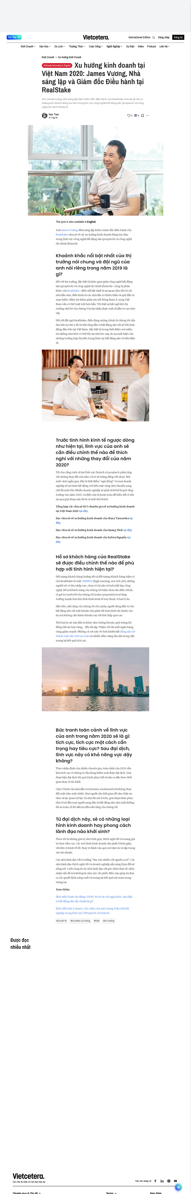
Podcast (151, 46)
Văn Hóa (43, 46)
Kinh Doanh (27, 46)
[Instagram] (169, 1181)
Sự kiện (130, 46)
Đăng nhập (163, 37)
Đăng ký (178, 37)
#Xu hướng (108, 920)
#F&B (96, 920)
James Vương (69, 230)
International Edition (139, 37)
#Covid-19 (61, 920)
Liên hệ (164, 46)
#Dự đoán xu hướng (80, 920)
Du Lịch (59, 46)
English (91, 221)
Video (141, 46)
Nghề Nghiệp (113, 46)
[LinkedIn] (162, 1181)
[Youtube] (175, 1181)
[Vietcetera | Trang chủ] (96, 37)
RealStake (62, 234)
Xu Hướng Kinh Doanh (69, 57)
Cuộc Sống (95, 46)
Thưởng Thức (76, 46)
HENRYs (87, 581)
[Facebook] (155, 1181)
